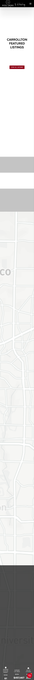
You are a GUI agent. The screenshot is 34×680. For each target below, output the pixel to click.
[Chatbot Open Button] (29, 675)
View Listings (9, 22)
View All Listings (17, 67)
